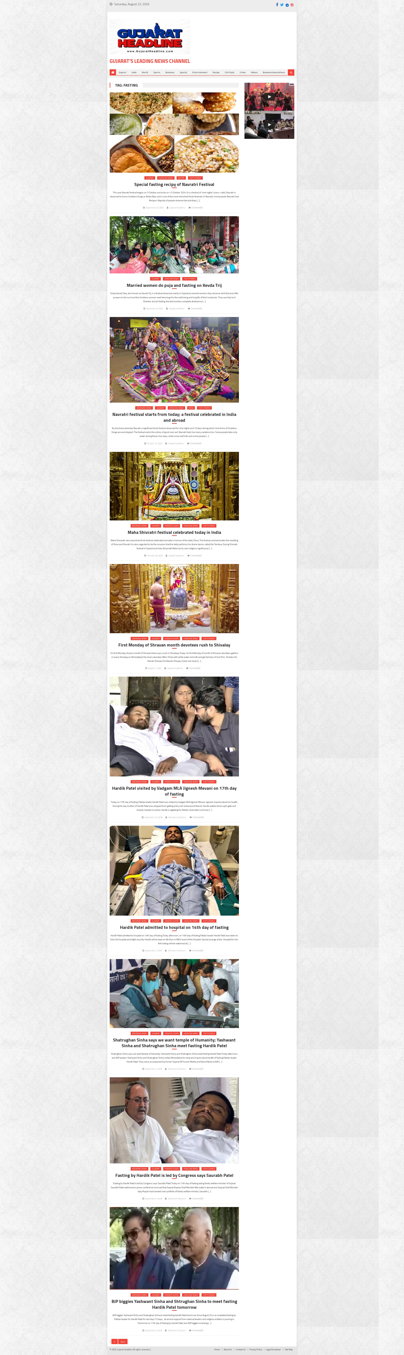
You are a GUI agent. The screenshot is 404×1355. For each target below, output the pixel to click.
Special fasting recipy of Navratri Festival (174, 184)
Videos (254, 72)
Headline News (166, 177)
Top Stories (195, 177)
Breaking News (144, 407)
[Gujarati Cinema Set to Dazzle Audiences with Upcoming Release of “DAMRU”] (269, 97)
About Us (228, 1349)
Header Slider (171, 525)
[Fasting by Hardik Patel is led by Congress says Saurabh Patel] (174, 1120)
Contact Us (241, 1349)
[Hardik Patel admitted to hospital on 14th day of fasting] (174, 871)
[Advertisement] (247, 44)
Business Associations (274, 72)
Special (183, 72)
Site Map (289, 1349)
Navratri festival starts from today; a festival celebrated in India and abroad (174, 417)
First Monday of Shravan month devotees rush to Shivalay (174, 645)
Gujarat (122, 72)
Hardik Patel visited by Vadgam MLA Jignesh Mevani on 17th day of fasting (174, 791)
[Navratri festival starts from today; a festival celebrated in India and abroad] (174, 360)
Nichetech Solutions (177, 817)
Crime (243, 72)
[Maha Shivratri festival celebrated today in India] (174, 486)
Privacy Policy (256, 1349)
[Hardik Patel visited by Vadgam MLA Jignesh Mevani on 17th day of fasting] (174, 726)
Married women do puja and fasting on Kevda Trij (174, 285)
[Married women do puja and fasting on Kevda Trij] (174, 245)
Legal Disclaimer (273, 1349)
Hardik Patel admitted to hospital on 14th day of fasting (174, 927)
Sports (156, 72)
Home (217, 1349)
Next (123, 1341)
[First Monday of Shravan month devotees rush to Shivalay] (174, 598)
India (134, 72)
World (145, 72)
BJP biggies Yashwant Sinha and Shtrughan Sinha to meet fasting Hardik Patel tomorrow (174, 1304)
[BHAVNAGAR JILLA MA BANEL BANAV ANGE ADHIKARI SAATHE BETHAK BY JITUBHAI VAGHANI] (269, 125)
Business (170, 72)
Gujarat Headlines (177, 207)
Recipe (216, 72)
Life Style (229, 72)
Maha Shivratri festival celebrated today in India (174, 532)
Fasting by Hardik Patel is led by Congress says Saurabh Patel (174, 1175)
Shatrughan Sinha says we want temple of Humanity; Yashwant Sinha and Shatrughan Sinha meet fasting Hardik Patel (174, 1043)
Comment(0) (197, 207)
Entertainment (199, 72)
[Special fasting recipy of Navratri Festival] (174, 132)
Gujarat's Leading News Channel (150, 61)
